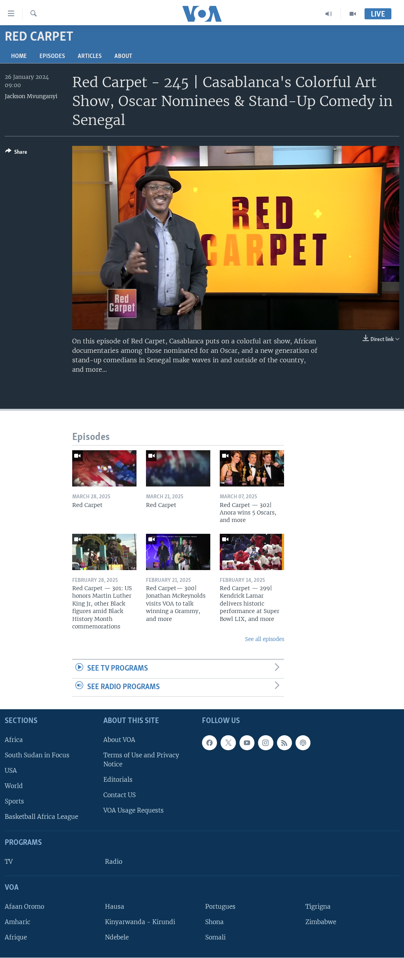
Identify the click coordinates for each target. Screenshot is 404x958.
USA (11, 770)
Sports (14, 801)
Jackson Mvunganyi (31, 96)
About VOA (119, 740)
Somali (215, 937)
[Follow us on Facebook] (209, 742)
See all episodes (264, 639)
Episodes (52, 56)
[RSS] (284, 742)
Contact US (119, 795)
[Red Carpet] (104, 468)
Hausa (114, 906)
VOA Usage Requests (133, 810)
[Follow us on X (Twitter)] (228, 742)
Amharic (17, 922)
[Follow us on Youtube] (246, 742)
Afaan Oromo (24, 906)
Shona (214, 922)
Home (19, 56)
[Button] (16, 153)
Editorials (118, 779)
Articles (90, 56)
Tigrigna (318, 906)
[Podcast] (303, 742)
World (14, 786)
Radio (113, 861)
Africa (14, 740)
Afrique (16, 937)
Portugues (220, 906)
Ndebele (117, 937)
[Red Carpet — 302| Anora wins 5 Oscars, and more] (252, 468)
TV (9, 861)
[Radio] (329, 14)
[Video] (353, 14)
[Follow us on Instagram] (265, 742)
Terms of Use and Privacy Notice (141, 759)
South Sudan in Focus (37, 755)
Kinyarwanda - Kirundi (140, 922)
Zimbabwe (320, 922)
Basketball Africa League (41, 817)
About (123, 56)
